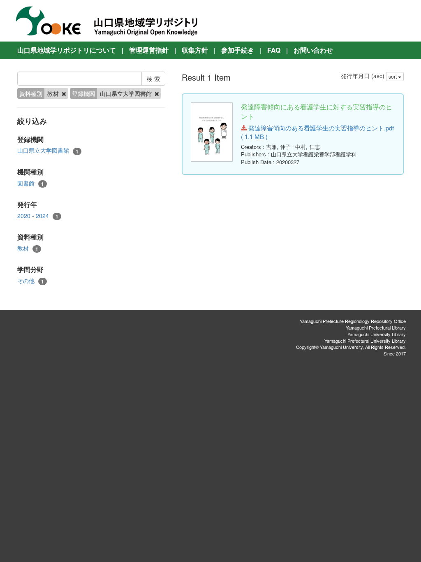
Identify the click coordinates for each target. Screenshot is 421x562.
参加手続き (237, 50)
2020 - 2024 (37, 215)
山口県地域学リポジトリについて (66, 50)
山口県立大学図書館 (48, 150)
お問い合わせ (313, 50)
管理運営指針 (149, 50)
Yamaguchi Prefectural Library (376, 327)
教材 (27, 248)
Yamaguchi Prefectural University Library (365, 340)
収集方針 (195, 50)
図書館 (30, 183)
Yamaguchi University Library (376, 334)
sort (393, 76)
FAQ (273, 50)
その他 (30, 280)
